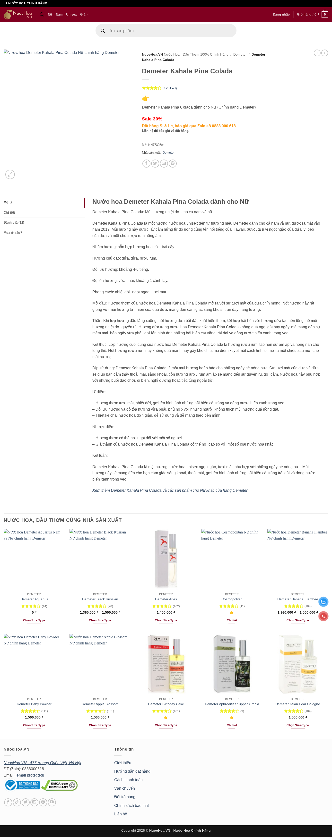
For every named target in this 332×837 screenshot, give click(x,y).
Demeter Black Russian (100, 599)
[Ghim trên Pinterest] (173, 164)
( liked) (170, 88)
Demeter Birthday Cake (166, 704)
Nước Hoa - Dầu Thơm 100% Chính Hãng (196, 54)
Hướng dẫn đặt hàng (132, 771)
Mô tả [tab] (8, 202)
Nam (59, 14)
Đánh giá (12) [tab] (14, 222)
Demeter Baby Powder (34, 704)
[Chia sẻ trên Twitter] (155, 164)
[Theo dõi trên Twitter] (26, 802)
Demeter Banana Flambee (297, 599)
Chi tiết (232, 620)
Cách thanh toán (128, 780)
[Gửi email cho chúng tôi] (34, 802)
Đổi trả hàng (124, 797)
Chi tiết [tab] (9, 212)
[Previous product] (324, 53)
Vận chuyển (124, 788)
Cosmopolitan (232, 599)
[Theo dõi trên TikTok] (17, 802)
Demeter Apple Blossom (100, 704)
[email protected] (30, 775)
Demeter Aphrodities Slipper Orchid (232, 704)
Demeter (240, 54)
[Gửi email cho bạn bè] (164, 164)
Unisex (71, 14)
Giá (83, 14)
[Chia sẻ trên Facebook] (146, 164)
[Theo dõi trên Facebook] (8, 802)
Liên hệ (120, 814)
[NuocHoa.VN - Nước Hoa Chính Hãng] (18, 14)
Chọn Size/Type (34, 620)
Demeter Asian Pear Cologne (297, 704)
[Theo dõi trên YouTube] (52, 802)
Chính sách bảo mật (131, 805)
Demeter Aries (166, 599)
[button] (281, 14)
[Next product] (317, 53)
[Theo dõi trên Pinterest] (43, 802)
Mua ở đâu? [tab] (13, 233)
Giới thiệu (122, 763)
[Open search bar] (42, 14)
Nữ (50, 14)
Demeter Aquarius (34, 599)
